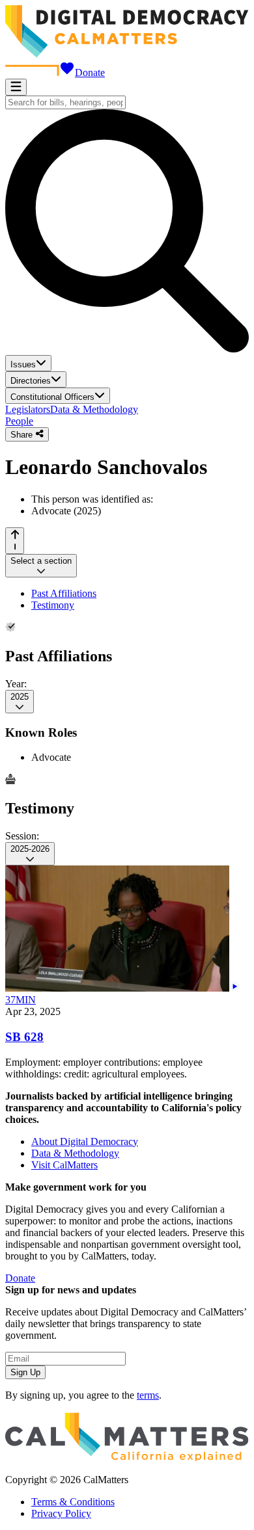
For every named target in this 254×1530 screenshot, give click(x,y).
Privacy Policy (61, 1513)
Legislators (27, 409)
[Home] (127, 54)
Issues (23, 364)
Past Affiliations (63, 593)
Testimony (52, 605)
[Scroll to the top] (14, 540)
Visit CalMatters (64, 1164)
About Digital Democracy (84, 1141)
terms (148, 1395)
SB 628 (24, 1037)
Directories (30, 381)
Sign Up (25, 1372)
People (19, 421)
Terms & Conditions (73, 1501)
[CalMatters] (127, 1457)
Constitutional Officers (52, 397)
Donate (90, 72)
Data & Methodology (94, 409)
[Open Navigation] (16, 87)
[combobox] (65, 102)
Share (22, 435)
